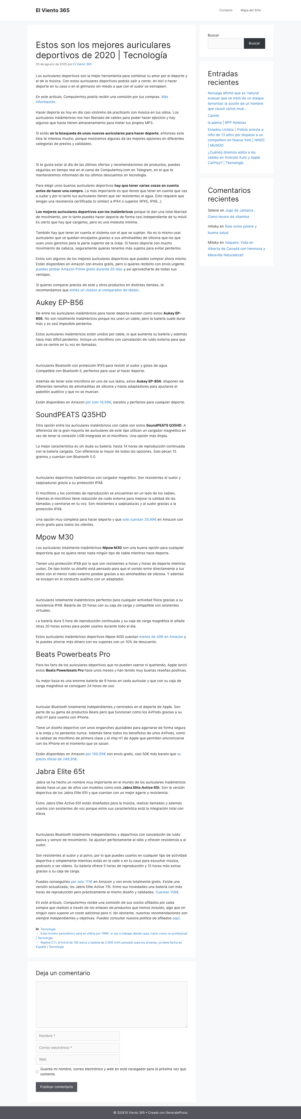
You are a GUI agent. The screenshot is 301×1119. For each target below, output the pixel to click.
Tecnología (48, 929)
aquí (176, 918)
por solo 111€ (81, 882)
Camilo (213, 116)
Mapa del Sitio (251, 10)
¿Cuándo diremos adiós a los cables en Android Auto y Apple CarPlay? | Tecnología (234, 157)
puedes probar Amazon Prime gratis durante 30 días (79, 269)
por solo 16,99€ (98, 402)
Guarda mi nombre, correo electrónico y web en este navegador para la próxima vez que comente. (113, 1071)
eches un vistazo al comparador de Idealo (104, 290)
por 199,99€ (96, 754)
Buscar (213, 35)
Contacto (225, 10)
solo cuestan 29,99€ (139, 519)
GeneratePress (177, 1112)
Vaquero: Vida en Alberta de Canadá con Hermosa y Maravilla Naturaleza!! (236, 248)
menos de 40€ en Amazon (161, 637)
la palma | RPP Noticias (227, 123)
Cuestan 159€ (167, 892)
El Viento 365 (53, 10)
